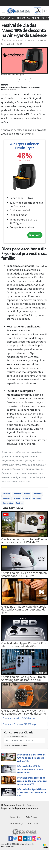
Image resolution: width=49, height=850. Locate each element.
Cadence (16, 498)
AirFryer (6, 498)
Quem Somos (16, 817)
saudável (37, 498)
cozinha (26, 498)
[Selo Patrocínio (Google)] (38, 10)
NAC (3, 18)
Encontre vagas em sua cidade (15, 736)
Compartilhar (24, 80)
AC (8, 18)
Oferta (27, 493)
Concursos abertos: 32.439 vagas (18, 718)
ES (42, 18)
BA (28, 18)
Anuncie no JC (16, 823)
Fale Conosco (32, 817)
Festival (19, 503)
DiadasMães (7, 503)
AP (18, 18)
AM (23, 18)
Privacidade (33, 823)
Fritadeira (37, 493)
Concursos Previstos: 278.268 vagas (20, 724)
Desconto (17, 493)
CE (33, 18)
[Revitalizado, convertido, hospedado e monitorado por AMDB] (45, 845)
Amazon (6, 493)
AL (13, 18)
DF (38, 18)
